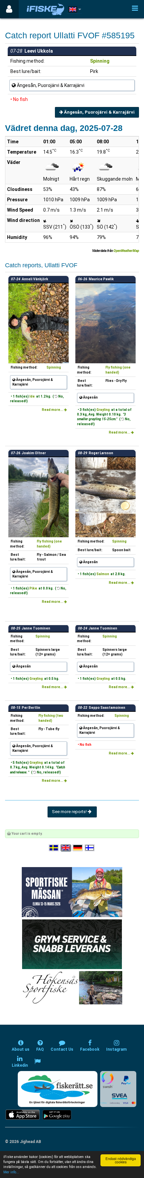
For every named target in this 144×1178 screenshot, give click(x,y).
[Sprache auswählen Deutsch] (78, 848)
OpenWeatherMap (126, 251)
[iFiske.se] (45, 9)
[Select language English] (66, 848)
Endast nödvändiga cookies (120, 1160)
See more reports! (70, 811)
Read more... (53, 410)
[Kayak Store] (72, 944)
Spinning (100, 61)
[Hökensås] (72, 987)
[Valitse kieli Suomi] (90, 848)
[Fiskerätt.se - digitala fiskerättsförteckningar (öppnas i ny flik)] (57, 1089)
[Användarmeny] (9, 9)
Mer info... (11, 1172)
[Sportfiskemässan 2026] (72, 892)
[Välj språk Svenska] (54, 848)
